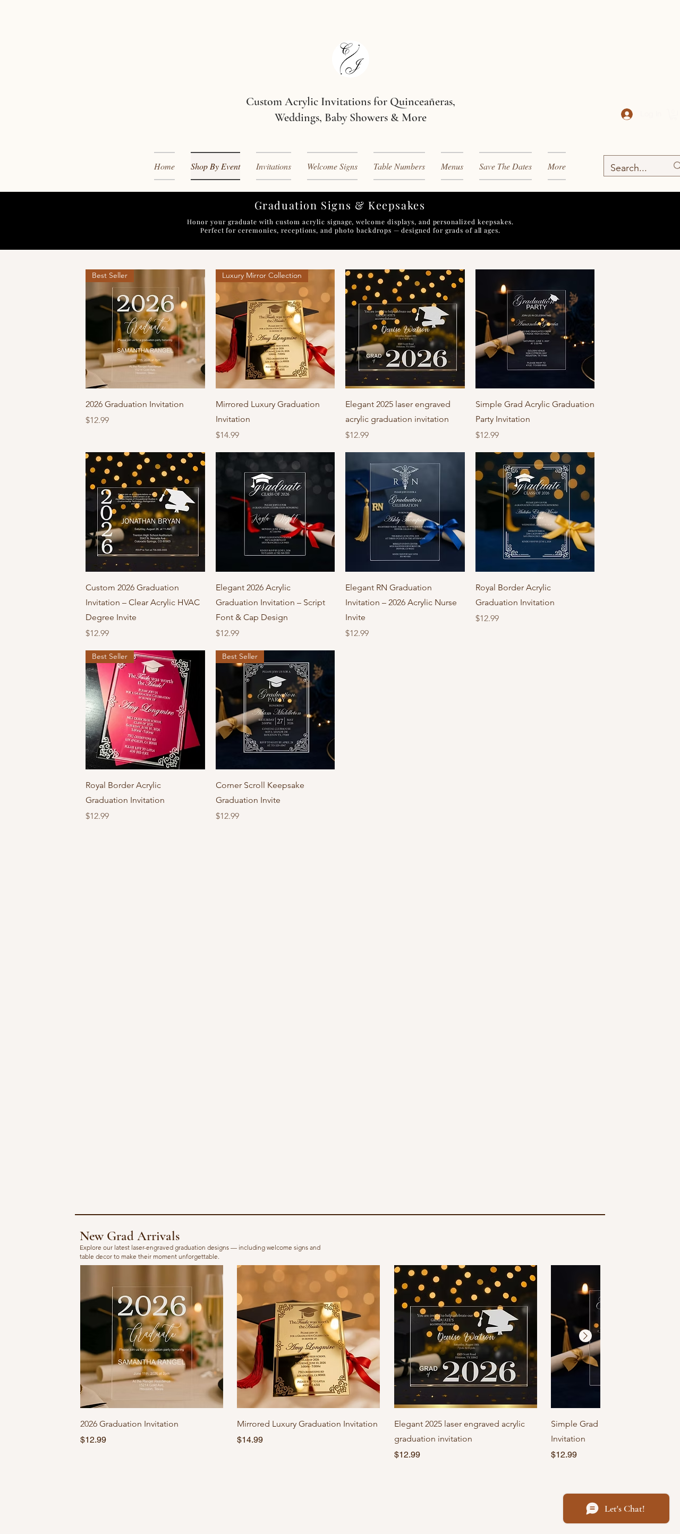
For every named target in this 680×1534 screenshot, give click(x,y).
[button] (273, 166)
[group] (340, 1363)
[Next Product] (585, 1335)
